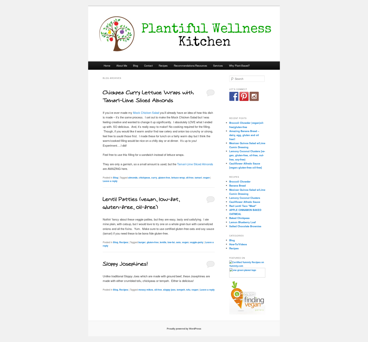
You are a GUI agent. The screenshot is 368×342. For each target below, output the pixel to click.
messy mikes (145, 289)
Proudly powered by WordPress (184, 328)
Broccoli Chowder (240, 181)
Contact (148, 65)
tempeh (181, 289)
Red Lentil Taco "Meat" (242, 206)
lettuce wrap (178, 177)
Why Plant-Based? (239, 65)
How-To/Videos (238, 244)
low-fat (171, 242)
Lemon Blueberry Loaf (242, 222)
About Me (121, 65)
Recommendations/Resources (190, 65)
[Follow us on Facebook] (233, 96)
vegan (206, 177)
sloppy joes (169, 289)
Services (218, 65)
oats (178, 242)
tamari (198, 177)
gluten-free (164, 177)
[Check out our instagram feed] (254, 96)
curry (154, 177)
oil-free (190, 177)
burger (142, 242)
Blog (135, 65)
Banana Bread (237, 185)
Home (107, 65)
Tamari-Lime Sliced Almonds (195, 164)
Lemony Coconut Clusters (244, 198)
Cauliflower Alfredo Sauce (244, 202)
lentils (163, 242)
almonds (133, 177)
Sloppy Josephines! (125, 264)
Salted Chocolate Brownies (245, 226)
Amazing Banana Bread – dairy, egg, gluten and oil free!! (244, 135)
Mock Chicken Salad (146, 113)
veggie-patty (196, 242)
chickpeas (144, 177)
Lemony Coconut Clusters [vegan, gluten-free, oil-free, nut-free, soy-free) (247, 155)
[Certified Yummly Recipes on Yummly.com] (247, 266)
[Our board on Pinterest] (244, 96)
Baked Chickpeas (239, 218)
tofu (188, 289)
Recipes (163, 65)
